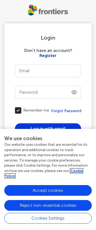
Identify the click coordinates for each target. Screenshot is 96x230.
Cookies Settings (48, 218)
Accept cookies (48, 190)
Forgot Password (66, 111)
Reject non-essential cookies (48, 205)
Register (48, 55)
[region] (48, 179)
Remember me (36, 110)
